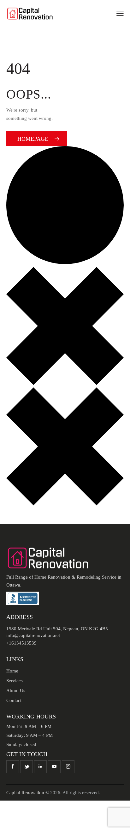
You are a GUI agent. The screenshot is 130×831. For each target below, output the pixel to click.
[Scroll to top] (120, 821)
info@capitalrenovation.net (33, 635)
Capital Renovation (25, 792)
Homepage (32, 139)
